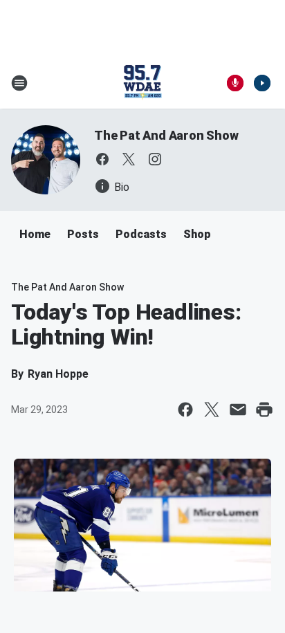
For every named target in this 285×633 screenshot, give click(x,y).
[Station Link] (142, 83)
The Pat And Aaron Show (166, 135)
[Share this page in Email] (238, 409)
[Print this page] (264, 409)
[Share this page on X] (211, 409)
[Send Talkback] (235, 83)
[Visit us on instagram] (155, 159)
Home (34, 234)
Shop (197, 234)
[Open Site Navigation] (19, 83)
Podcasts (141, 234)
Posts (83, 234)
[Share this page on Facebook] (185, 409)
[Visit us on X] (128, 159)
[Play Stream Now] (262, 83)
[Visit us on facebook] (102, 159)
